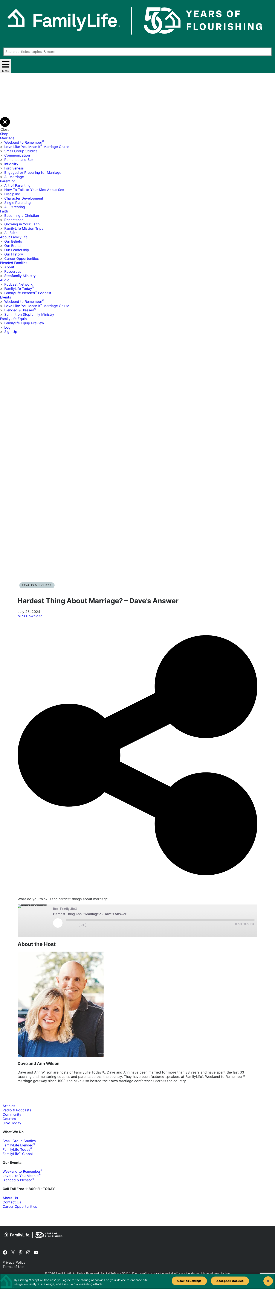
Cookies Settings (189, 1281)
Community (12, 1114)
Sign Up (10, 331)
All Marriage (14, 177)
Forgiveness (14, 168)
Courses (9, 1119)
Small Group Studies (20, 151)
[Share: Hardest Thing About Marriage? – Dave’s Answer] (137, 891)
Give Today (12, 1123)
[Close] (268, 1281)
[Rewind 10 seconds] (74, 925)
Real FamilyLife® (37, 585)
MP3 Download (30, 616)
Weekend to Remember (24, 142)
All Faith (10, 233)
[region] (137, 1281)
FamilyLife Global (18, 1154)
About (9, 267)
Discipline (12, 194)
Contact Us (12, 1202)
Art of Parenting (17, 185)
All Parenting (14, 207)
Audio (4, 280)
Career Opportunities (21, 258)
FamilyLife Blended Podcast (27, 293)
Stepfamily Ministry (20, 276)
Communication (17, 155)
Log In (9, 327)
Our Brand (12, 245)
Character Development (23, 198)
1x (82, 924)
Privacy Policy (14, 1262)
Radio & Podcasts (17, 1110)
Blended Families (13, 263)
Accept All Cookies (229, 1281)
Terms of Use (13, 1266)
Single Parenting (17, 202)
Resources (12, 271)
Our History (13, 254)
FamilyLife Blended (19, 1145)
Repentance (13, 220)
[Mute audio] (68, 925)
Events (5, 297)
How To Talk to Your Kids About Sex (34, 190)
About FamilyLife (14, 237)
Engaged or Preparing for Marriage (32, 172)
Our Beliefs (13, 241)
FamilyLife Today (19, 288)
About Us (10, 1198)
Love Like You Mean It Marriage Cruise (36, 147)
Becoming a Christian (21, 215)
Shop (4, 134)
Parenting (7, 181)
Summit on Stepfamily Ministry (29, 314)
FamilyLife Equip (13, 319)
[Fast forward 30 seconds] (90, 925)
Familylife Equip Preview (24, 323)
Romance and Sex (19, 159)
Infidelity (11, 164)
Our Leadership (16, 250)
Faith (4, 211)
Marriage (7, 138)
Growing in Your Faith (22, 224)
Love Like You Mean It (22, 1176)
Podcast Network (18, 284)
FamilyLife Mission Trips (23, 228)
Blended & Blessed (20, 310)
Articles (9, 1106)
